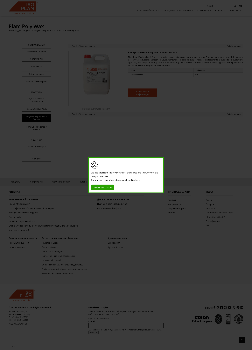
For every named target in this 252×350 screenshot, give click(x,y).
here (137, 179)
